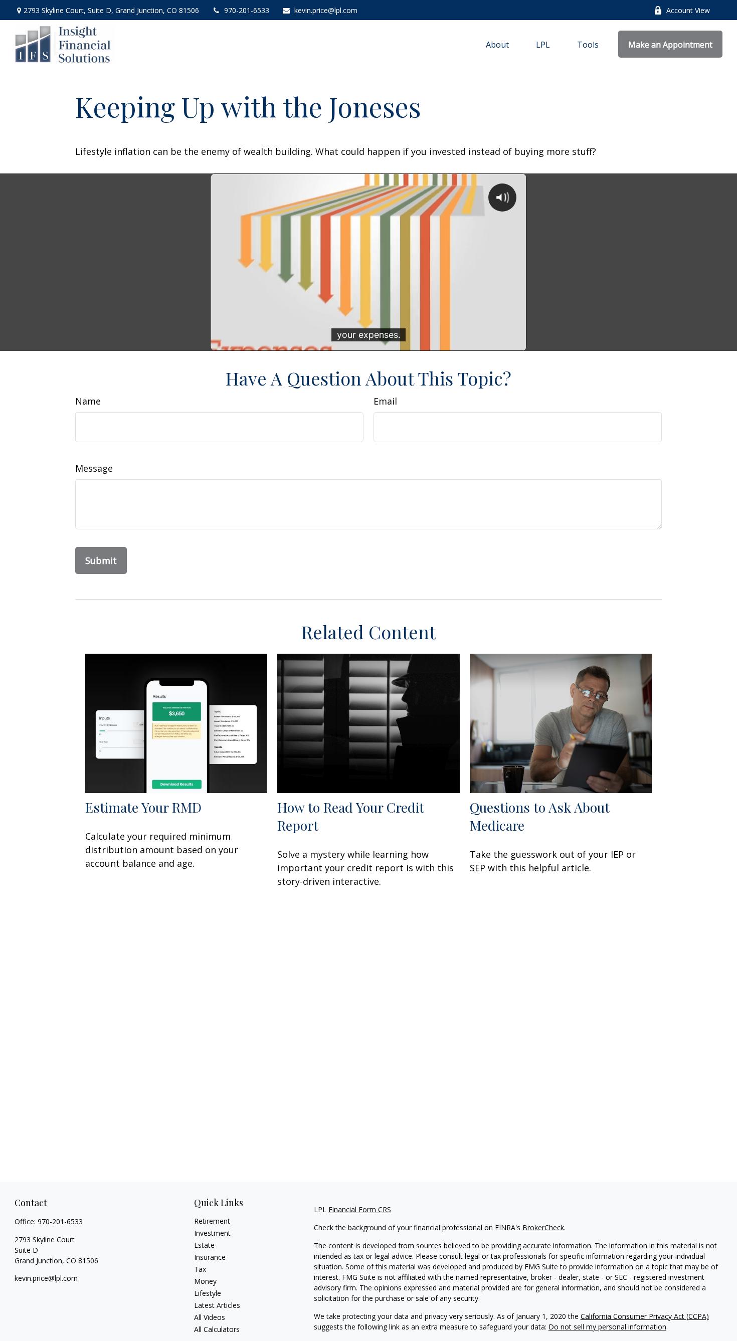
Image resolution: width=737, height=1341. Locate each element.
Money (205, 1281)
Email (385, 401)
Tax (200, 1269)
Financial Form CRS (359, 1209)
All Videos (209, 1317)
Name (88, 401)
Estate (204, 1245)
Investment (212, 1233)
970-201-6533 (246, 10)
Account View (688, 10)
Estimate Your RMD (143, 807)
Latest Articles (217, 1305)
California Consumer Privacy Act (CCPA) (645, 1316)
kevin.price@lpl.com (325, 10)
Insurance (210, 1257)
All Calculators (217, 1329)
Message (94, 468)
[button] (497, 44)
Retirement (212, 1221)
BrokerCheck (543, 1227)
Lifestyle (207, 1293)
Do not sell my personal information (607, 1326)
